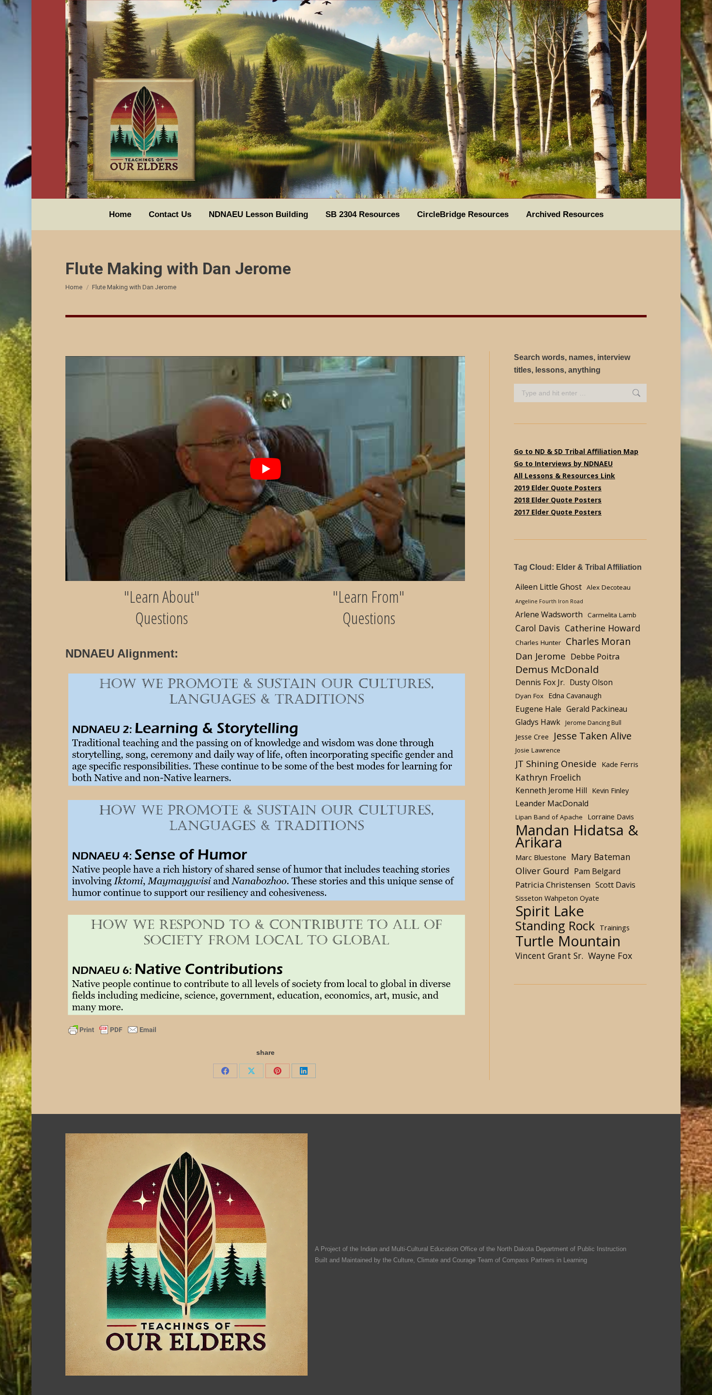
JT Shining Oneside (556, 763)
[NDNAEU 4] (265, 851)
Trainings (615, 927)
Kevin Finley (610, 790)
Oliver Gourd (542, 870)
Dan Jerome (540, 656)
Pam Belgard (597, 871)
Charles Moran (598, 641)
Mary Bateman (601, 856)
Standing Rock (555, 926)
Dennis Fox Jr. (540, 682)
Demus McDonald (557, 669)
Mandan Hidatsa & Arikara (576, 836)
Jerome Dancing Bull (593, 723)
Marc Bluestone (540, 857)
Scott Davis (615, 884)
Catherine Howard (602, 628)
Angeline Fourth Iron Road (549, 601)
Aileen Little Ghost (548, 586)
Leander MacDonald (551, 803)
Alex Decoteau (609, 587)
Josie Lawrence (537, 750)
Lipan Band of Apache (549, 817)
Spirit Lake (549, 911)
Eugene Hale (538, 709)
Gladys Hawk (537, 722)
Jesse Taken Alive (593, 736)
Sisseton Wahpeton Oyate (557, 898)
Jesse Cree (532, 736)
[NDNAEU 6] (265, 966)
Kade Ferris (620, 764)
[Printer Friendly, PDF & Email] (112, 1029)
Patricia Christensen (552, 884)
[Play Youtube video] (265, 468)
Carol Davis (537, 628)
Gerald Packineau (596, 709)
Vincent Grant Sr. (549, 955)
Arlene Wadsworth (549, 614)
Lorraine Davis (611, 816)
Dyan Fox (529, 695)
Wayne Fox (610, 955)
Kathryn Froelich (548, 777)
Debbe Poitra (595, 656)
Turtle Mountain (567, 941)
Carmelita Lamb (612, 615)
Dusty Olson (591, 682)
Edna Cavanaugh (575, 695)
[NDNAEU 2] (265, 730)
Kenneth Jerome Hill (551, 790)
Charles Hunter (538, 642)
